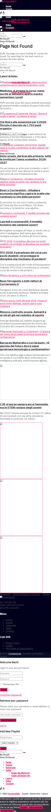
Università (10, 11)
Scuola (9, 9)
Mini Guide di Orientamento (19, 648)
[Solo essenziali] (15, 811)
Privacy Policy (13, 642)
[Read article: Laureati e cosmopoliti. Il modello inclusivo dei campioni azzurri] (25, 214)
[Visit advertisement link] (21, 477)
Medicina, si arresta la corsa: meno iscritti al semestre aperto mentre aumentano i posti (22, 94)
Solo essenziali (35, 807)
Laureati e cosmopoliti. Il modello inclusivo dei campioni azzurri (21, 223)
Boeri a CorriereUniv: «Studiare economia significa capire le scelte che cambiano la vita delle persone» (25, 193)
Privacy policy (7, 810)
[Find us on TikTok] (1, 13)
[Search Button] (24, 36)
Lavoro (9, 14)
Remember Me (11, 684)
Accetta (24, 807)
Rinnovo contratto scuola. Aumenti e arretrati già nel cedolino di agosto (23, 313)
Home (8, 6)
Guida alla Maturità (20, 19)
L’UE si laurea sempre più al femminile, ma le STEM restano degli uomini (24, 406)
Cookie (9, 645)
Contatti (10, 631)
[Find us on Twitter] (4, 13)
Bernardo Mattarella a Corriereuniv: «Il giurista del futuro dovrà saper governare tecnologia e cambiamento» (25, 346)
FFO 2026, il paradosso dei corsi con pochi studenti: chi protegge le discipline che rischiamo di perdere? (23, 256)
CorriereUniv (14, 653)
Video (8, 628)
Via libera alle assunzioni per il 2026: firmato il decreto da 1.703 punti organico (23, 125)
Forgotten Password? (11, 695)
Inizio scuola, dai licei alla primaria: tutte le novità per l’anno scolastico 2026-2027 (25, 159)
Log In (3, 725)
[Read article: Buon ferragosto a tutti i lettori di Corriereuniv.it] (25, 275)
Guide (8, 72)
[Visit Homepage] (8, 1)
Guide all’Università (20, 22)
